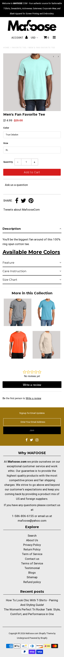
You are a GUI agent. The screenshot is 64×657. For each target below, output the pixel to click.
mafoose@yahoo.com (32, 520)
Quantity (8, 162)
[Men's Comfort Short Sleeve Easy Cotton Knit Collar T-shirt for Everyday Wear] (46, 325)
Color (6, 128)
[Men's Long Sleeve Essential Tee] (46, 357)
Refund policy (32, 582)
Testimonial (32, 568)
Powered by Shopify (38, 638)
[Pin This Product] (31, 201)
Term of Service (32, 554)
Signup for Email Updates (32, 413)
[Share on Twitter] (23, 201)
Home (6, 48)
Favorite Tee (19, 48)
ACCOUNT (17, 37)
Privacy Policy (32, 545)
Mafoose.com (32, 633)
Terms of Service (32, 563)
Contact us (32, 558)
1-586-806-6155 (23, 516)
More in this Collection (32, 293)
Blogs (32, 572)
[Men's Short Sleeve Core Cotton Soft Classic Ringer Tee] (17, 325)
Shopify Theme (46, 633)
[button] (32, 229)
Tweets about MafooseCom (21, 209)
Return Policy (32, 549)
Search (32, 535)
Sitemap (32, 577)
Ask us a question (16, 185)
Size (5, 143)
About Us (32, 540)
